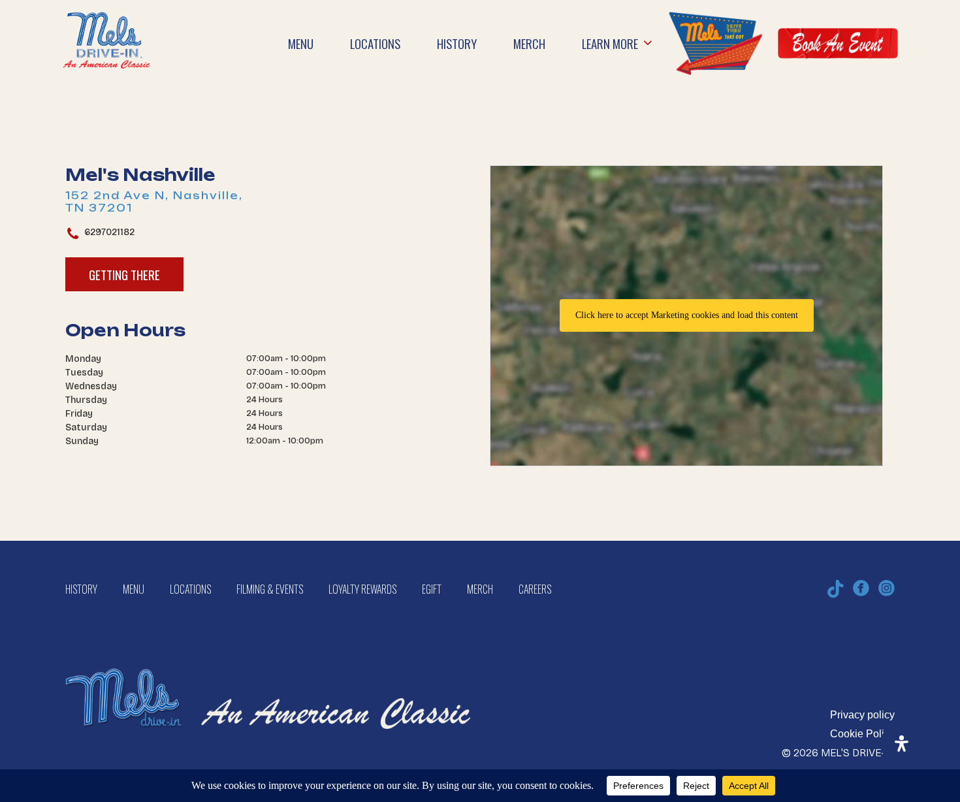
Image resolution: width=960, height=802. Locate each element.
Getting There (124, 274)
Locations (190, 589)
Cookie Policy (862, 733)
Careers (535, 589)
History (81, 589)
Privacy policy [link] (862, 714)
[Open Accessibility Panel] (901, 743)
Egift (431, 589)
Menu (133, 589)
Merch (480, 589)
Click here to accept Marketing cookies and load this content (686, 315)
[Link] (715, 43)
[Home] (106, 20)
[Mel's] (267, 655)
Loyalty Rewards (362, 589)
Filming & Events (269, 589)
